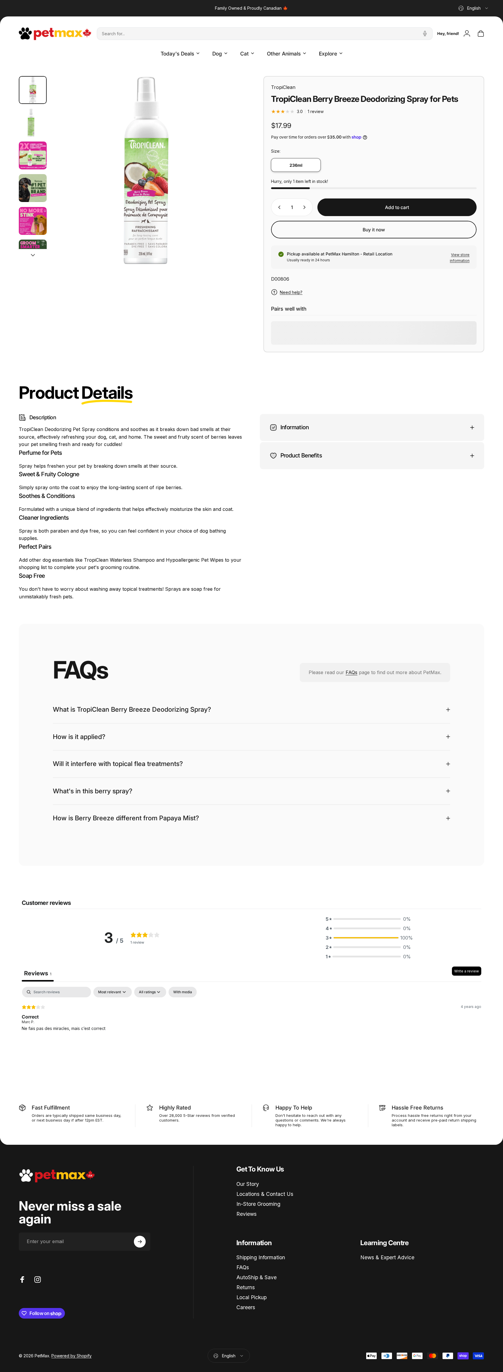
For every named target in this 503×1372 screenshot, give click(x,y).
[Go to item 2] (33, 123)
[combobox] (473, 8)
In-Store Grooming (258, 1204)
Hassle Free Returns (417, 1107)
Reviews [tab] (37, 973)
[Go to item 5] (33, 221)
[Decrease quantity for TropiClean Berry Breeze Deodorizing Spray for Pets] (278, 207)
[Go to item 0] (33, 90)
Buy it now (374, 230)
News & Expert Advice (387, 1257)
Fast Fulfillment (51, 1107)
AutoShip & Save (256, 1277)
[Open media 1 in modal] (145, 170)
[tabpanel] (251, 1025)
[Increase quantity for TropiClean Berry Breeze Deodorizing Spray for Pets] (305, 207)
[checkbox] (183, 992)
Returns (245, 1287)
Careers (245, 1307)
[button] (368, 919)
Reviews (246, 1214)
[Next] (224, 183)
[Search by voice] (425, 33)
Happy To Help (293, 1107)
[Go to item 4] (33, 188)
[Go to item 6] (33, 253)
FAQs (351, 672)
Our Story (247, 1184)
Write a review (466, 971)
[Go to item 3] (33, 155)
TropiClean (283, 87)
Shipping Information (260, 1257)
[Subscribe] (140, 1242)
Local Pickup (251, 1297)
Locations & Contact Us (264, 1194)
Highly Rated (175, 1107)
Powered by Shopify (71, 1355)
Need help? (291, 292)
